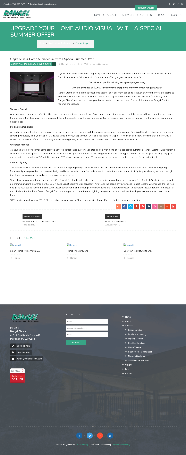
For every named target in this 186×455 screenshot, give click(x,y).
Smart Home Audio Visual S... (25, 250)
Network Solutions (136, 356)
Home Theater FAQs (116, 221)
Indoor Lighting (135, 329)
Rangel (64, 64)
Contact (177, 15)
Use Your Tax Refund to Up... (138, 250)
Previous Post (32, 216)
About (111, 15)
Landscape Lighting (137, 334)
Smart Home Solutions (138, 360)
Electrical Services (136, 342)
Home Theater (44, 64)
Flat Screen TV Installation (140, 351)
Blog (161, 15)
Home (97, 15)
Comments (103, 64)
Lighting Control (135, 338)
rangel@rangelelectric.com (29, 358)
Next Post (112, 216)
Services (128, 15)
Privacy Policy (82, 444)
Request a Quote (146, 7)
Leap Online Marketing (121, 444)
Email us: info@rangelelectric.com (44, 4)
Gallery (146, 15)
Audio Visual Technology (60, 43)
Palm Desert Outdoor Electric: (40, 221)
